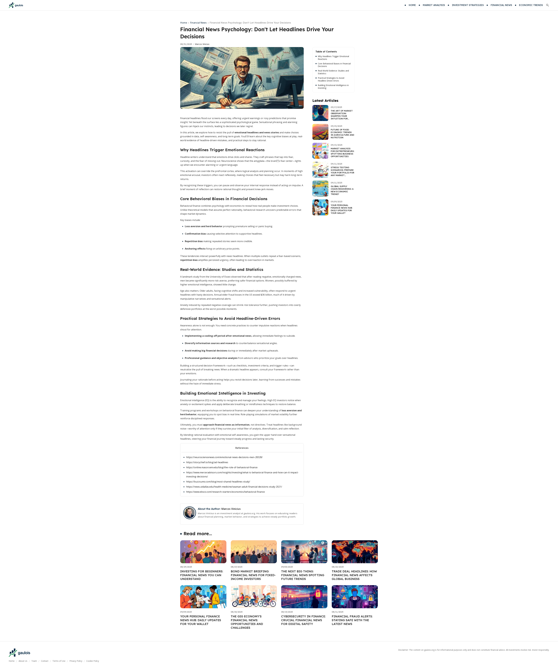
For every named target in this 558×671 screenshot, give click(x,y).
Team (34, 661)
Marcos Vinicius (202, 44)
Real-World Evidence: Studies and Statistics (333, 72)
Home (183, 22)
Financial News (198, 22)
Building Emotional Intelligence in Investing (333, 86)
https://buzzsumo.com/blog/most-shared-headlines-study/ (218, 481)
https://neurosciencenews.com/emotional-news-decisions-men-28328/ (224, 457)
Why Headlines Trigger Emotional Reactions (333, 57)
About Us (23, 661)
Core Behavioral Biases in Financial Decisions (334, 65)
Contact (44, 661)
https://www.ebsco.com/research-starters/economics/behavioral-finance (225, 491)
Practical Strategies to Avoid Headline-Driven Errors (331, 79)
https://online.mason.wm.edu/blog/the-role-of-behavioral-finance (221, 467)
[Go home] (16, 5)
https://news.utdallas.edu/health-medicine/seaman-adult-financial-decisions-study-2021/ (234, 486)
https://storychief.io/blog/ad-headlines (207, 462)
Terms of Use (58, 661)
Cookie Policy (92, 661)
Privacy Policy (75, 661)
